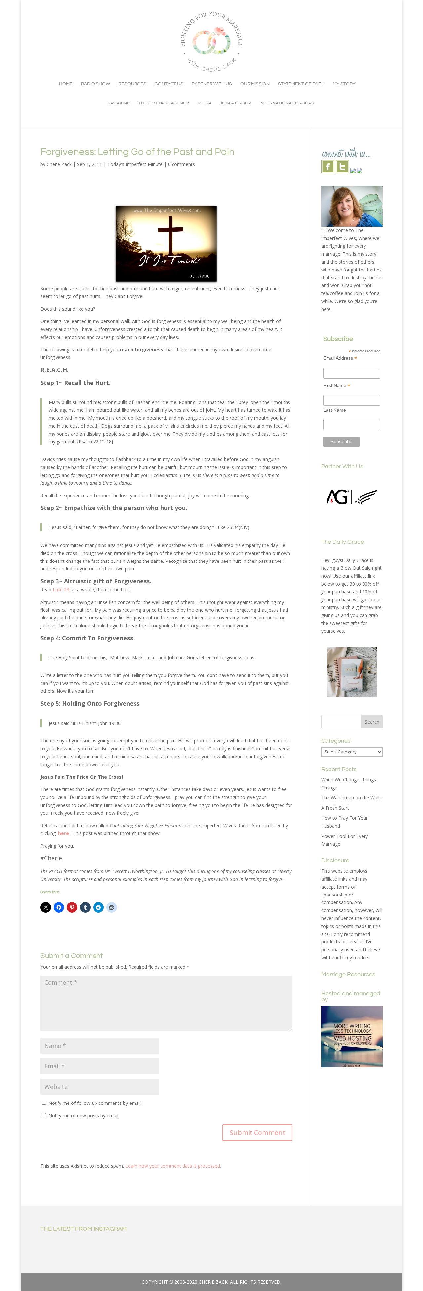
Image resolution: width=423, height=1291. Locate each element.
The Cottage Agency (163, 103)
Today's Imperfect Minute (135, 164)
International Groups (286, 103)
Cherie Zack (59, 164)
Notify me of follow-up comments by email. (95, 1103)
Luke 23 (61, 589)
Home (66, 84)
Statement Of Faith (301, 84)
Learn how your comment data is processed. (173, 1166)
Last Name (334, 410)
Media (205, 103)
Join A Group (235, 103)
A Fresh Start (335, 808)
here (63, 833)
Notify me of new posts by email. (83, 1115)
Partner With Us (212, 84)
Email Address (340, 358)
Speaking (119, 103)
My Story (344, 84)
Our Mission (255, 84)
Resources (132, 84)
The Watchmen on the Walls (351, 797)
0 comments (181, 164)
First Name (336, 385)
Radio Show (95, 84)
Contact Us (169, 84)
